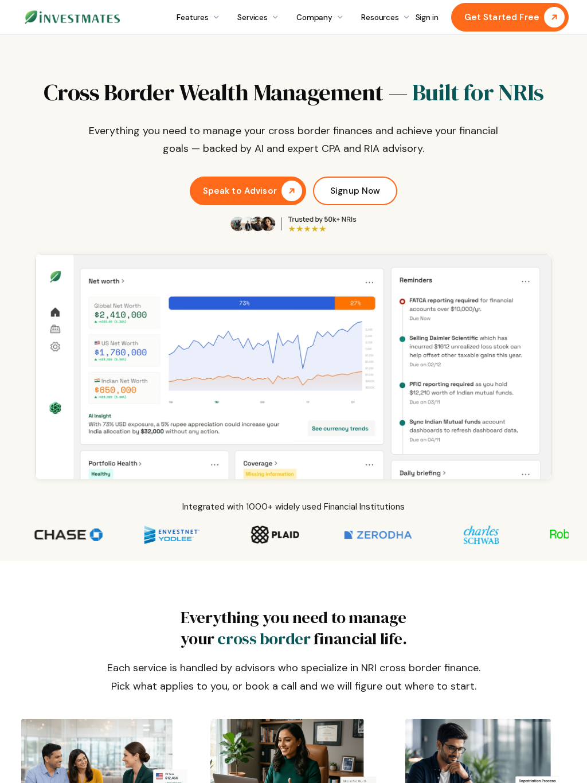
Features (193, 17)
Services (252, 17)
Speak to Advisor (240, 191)
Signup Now (355, 191)
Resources (380, 17)
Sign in (427, 17)
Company (314, 17)
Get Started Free (501, 17)
